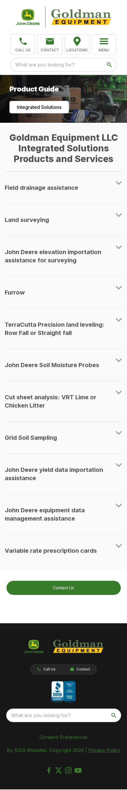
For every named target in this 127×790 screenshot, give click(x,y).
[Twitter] (58, 770)
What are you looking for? (45, 65)
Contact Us (63, 587)
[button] (23, 44)
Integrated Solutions (39, 107)
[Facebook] (49, 770)
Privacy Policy (104, 750)
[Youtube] (78, 770)
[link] (77, 44)
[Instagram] (68, 770)
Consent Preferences (63, 737)
